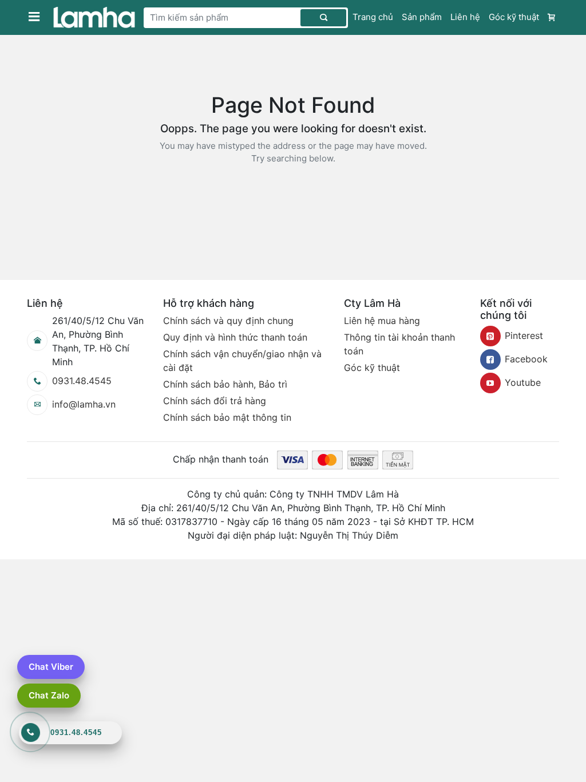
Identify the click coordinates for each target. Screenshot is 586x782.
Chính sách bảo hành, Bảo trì (225, 384)
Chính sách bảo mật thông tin (227, 417)
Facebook (526, 359)
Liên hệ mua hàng (382, 320)
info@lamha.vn (84, 404)
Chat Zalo (49, 695)
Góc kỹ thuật (514, 16)
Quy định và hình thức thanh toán (235, 337)
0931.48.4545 (82, 380)
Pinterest (524, 335)
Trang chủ (373, 16)
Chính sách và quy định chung (228, 320)
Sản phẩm (422, 16)
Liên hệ (465, 16)
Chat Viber (51, 666)
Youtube (523, 382)
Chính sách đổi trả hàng (214, 400)
